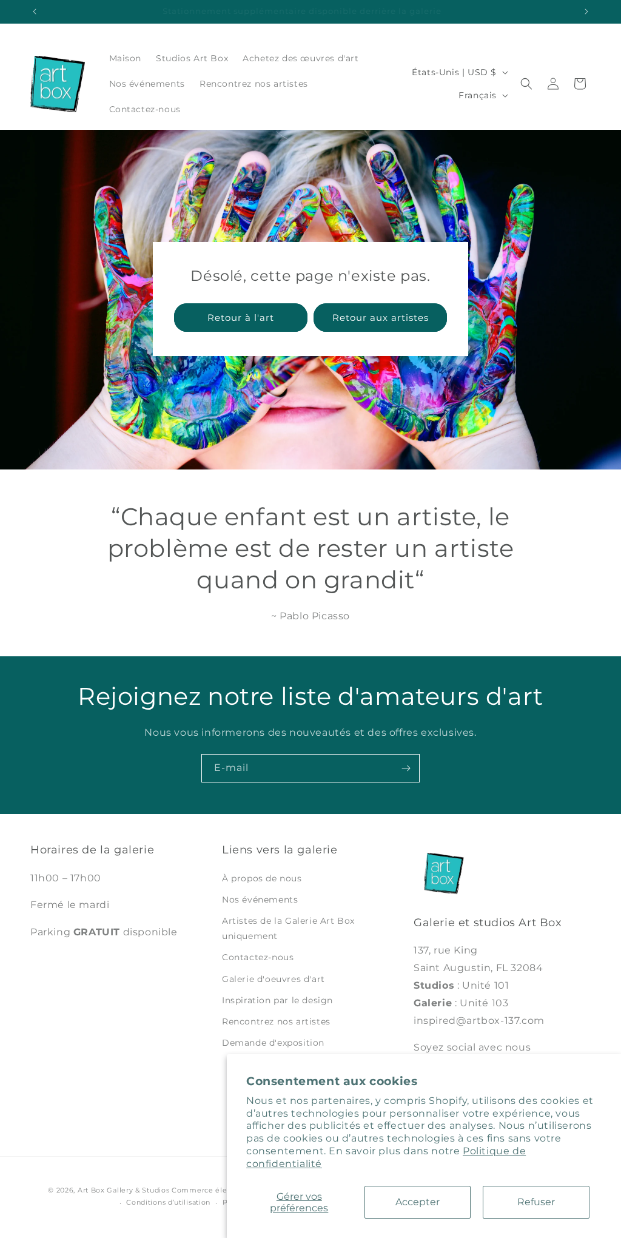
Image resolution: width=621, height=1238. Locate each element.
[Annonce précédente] (34, 11)
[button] (526, 83)
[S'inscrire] (405, 768)
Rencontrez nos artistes (276, 1021)
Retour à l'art (240, 317)
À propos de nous (262, 878)
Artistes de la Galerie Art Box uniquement (288, 928)
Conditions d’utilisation (168, 1202)
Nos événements (260, 899)
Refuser (536, 1202)
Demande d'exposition (273, 1042)
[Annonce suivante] (586, 11)
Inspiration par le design (277, 1000)
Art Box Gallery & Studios (124, 1190)
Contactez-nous (258, 957)
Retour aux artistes (380, 317)
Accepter (417, 1202)
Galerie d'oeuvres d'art (273, 979)
